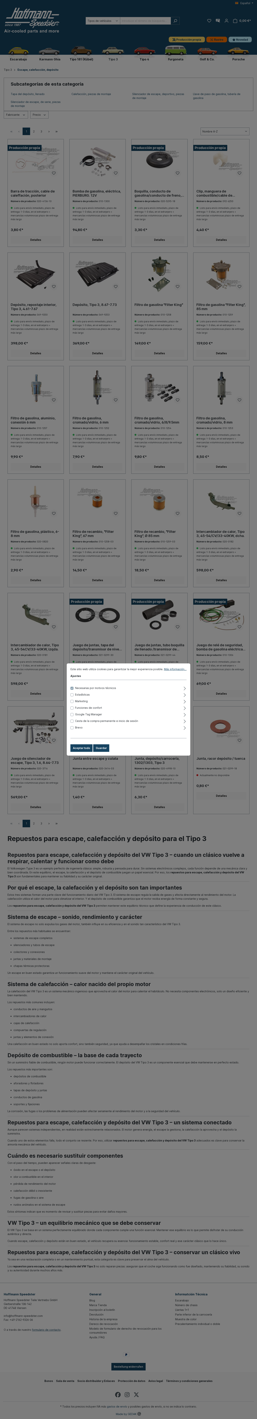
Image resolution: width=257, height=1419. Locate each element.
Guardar (101, 748)
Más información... (175, 669)
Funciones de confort (88, 707)
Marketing (81, 701)
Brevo (79, 727)
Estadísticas (82, 694)
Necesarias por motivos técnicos (95, 688)
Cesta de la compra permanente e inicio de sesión (106, 720)
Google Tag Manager (88, 714)
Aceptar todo (81, 748)
